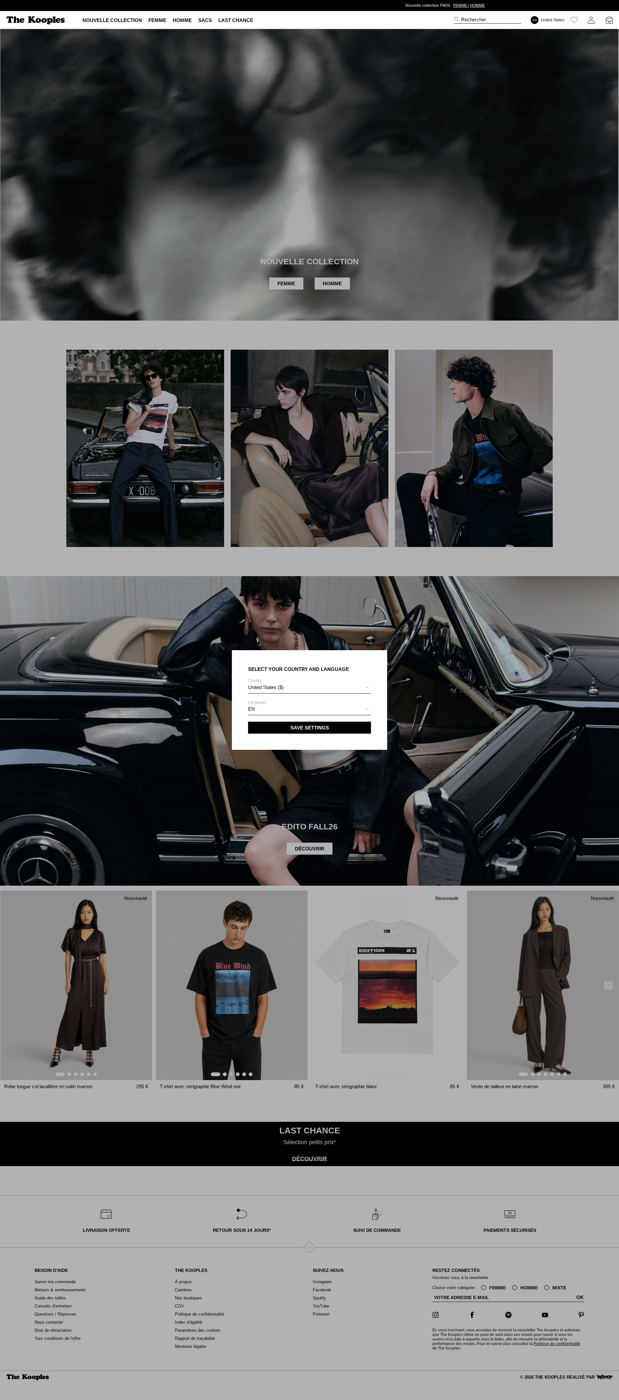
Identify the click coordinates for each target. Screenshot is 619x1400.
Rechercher (473, 19)
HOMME (341, 5)
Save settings (309, 727)
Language (257, 706)
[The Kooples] (36, 20)
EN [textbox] (251, 709)
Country (266, 684)
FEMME (325, 5)
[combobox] (309, 688)
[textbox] (309, 687)
